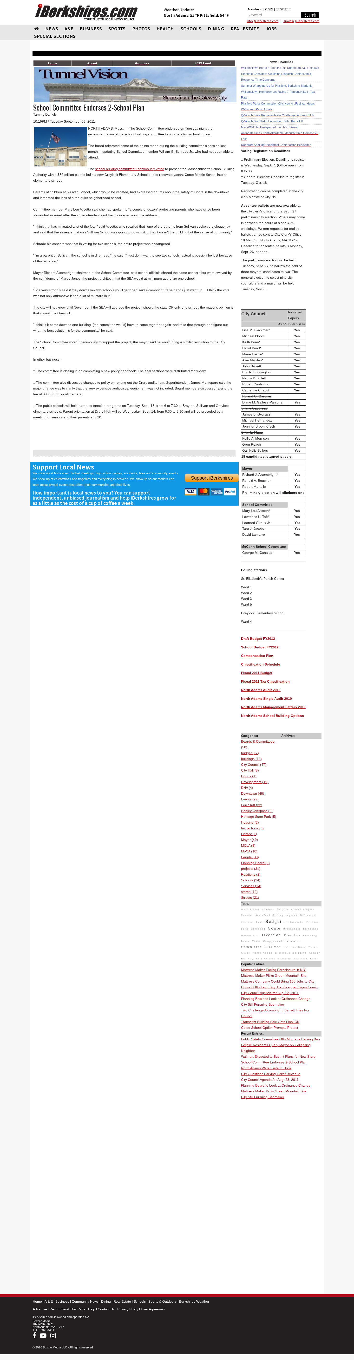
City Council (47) (253, 764)
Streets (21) (250, 897)
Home (37, 1301)
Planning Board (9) (255, 863)
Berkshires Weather (194, 1301)
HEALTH (165, 29)
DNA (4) (247, 788)
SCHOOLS (191, 29)
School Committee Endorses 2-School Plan (274, 1062)
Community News (85, 1301)
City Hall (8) (250, 770)
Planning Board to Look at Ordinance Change (275, 999)
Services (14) (251, 886)
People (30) (250, 857)
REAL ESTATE (245, 29)
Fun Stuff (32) (251, 805)
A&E (69, 29)
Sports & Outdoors (162, 1301)
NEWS (51, 29)
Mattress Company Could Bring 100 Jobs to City (277, 981)
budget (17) (250, 753)
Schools (140, 1301)
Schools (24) (250, 880)
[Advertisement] (281, 1172)
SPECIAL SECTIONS (55, 36)
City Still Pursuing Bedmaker (262, 1004)
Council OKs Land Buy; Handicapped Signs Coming (280, 987)
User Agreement (153, 1309)
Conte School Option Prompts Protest (269, 1028)
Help (91, 1309)
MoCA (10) (249, 851)
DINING (216, 29)
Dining (106, 1301)
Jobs (271, 29)
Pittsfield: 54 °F (214, 15)
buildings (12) (251, 759)
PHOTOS (141, 29)
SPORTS (117, 29)
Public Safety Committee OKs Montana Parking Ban (280, 1039)
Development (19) (255, 782)
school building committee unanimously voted (129, 169)
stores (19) (249, 892)
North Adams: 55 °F (182, 15)
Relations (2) (251, 874)
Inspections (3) (252, 828)
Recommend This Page (67, 1309)
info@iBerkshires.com (262, 21)
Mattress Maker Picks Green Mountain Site (273, 975)
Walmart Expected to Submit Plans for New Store (278, 1056)
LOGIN (268, 9)
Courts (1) (248, 776)
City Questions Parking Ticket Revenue (270, 1074)
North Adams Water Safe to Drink (266, 1068)
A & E (49, 1301)
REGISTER (283, 9)
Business (62, 1301)
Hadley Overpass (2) (257, 811)
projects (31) (250, 869)
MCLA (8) (248, 845)
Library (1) (249, 834)
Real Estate (122, 1301)
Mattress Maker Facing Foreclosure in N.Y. (273, 970)
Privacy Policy (127, 1309)
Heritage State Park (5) (258, 817)
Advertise (40, 1309)
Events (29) (250, 799)
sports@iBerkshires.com (301, 21)
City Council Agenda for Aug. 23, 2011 (270, 993)
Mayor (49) (249, 840)
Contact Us (106, 1309)
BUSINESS (91, 29)
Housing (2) (250, 822)
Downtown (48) (252, 793)
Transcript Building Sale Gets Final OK (270, 1022)
